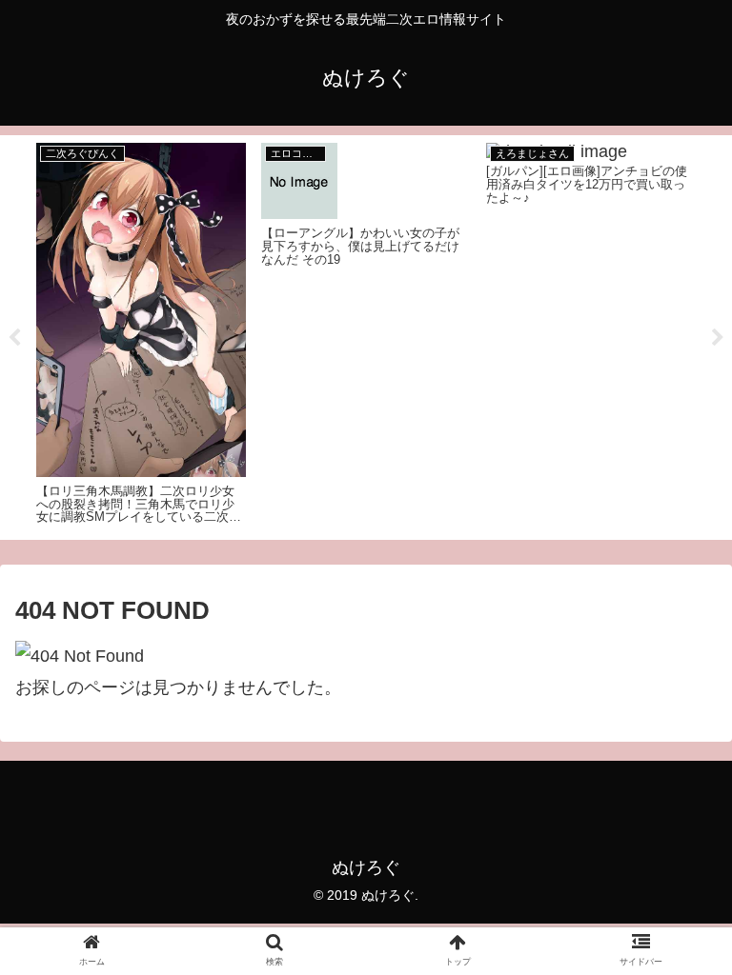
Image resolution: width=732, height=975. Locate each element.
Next (717, 338)
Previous (14, 338)
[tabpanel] (141, 334)
